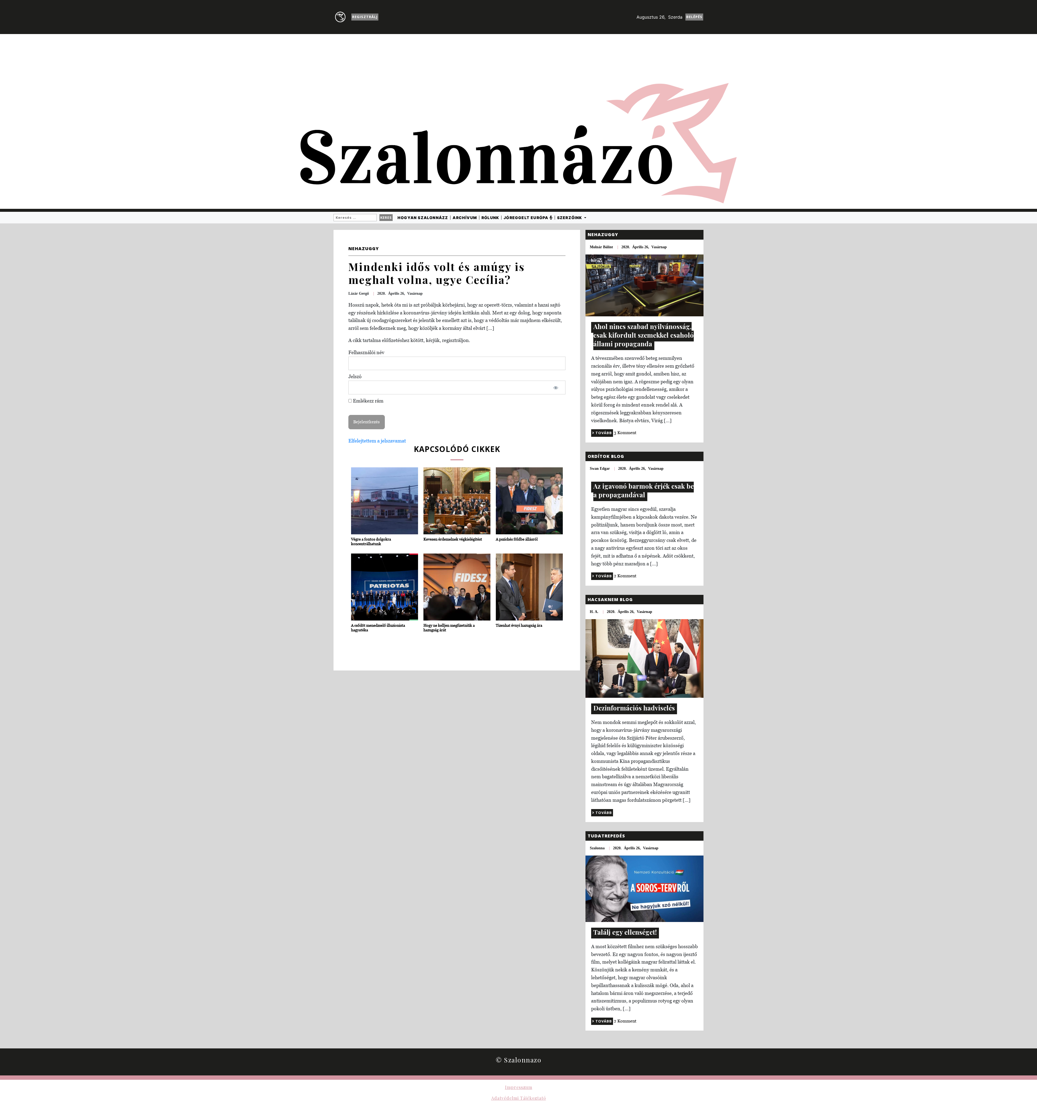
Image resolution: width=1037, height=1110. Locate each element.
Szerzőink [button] (570, 218)
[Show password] (555, 387)
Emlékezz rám (367, 401)
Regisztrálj (365, 16)
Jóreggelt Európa (526, 218)
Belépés (694, 16)
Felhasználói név (366, 352)
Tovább (603, 432)
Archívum (465, 218)
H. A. (594, 612)
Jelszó (355, 376)
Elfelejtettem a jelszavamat (377, 441)
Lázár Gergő (358, 293)
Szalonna (597, 848)
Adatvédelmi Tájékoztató (518, 1098)
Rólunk (490, 218)
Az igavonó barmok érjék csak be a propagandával (643, 490)
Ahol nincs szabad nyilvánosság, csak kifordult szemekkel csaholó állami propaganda (643, 335)
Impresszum (518, 1087)
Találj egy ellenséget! (625, 932)
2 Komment (625, 575)
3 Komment (625, 432)
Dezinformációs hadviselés (634, 707)
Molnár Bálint (601, 247)
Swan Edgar (600, 469)
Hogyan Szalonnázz (423, 218)
